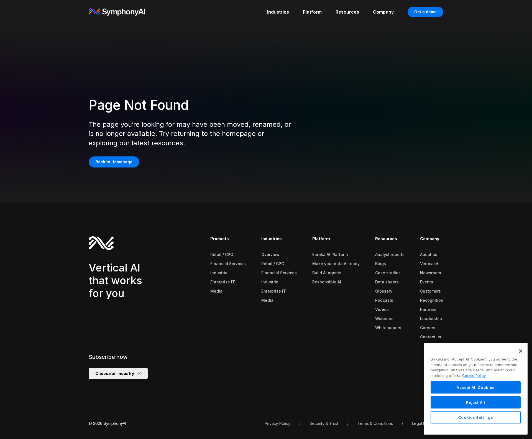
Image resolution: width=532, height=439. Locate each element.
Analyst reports (390, 254)
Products (219, 238)
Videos (382, 309)
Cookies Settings (475, 417)
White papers (388, 327)
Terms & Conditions (375, 423)
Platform (321, 238)
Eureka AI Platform (330, 254)
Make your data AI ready (336, 263)
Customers (430, 291)
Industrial (219, 272)
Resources (386, 238)
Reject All (475, 402)
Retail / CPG (221, 254)
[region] (476, 389)
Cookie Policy (474, 375)
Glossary (383, 291)
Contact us (430, 336)
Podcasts (384, 300)
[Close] (521, 351)
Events (426, 282)
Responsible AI (326, 282)
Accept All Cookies (476, 387)
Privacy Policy (277, 423)
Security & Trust (324, 423)
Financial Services (228, 263)
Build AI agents (326, 272)
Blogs (380, 263)
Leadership (431, 318)
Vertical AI (429, 263)
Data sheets (387, 282)
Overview (270, 254)
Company (429, 238)
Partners (428, 309)
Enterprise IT (222, 282)
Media (216, 291)
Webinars (384, 318)
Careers (427, 327)
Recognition (431, 300)
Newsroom (430, 272)
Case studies (388, 272)
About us (428, 254)
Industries (271, 238)
